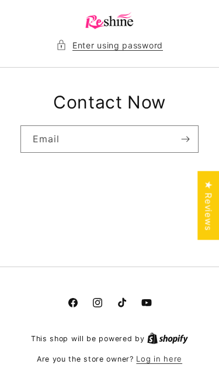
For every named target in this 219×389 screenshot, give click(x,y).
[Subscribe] (185, 139)
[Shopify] (167, 338)
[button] (109, 45)
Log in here (159, 358)
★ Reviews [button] (208, 205)
